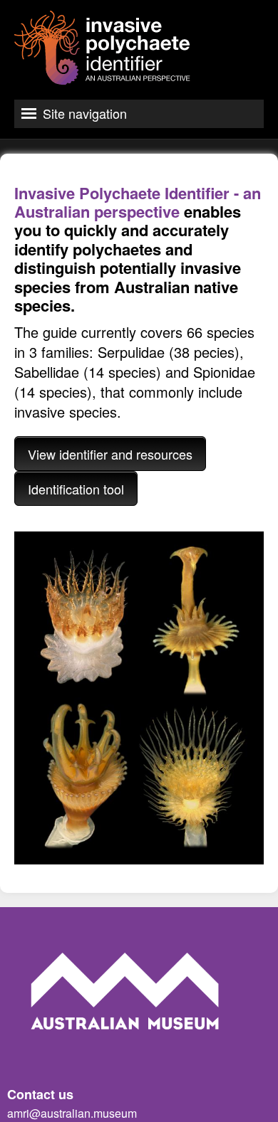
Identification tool (76, 489)
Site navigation (85, 113)
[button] (139, 697)
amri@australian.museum (72, 1113)
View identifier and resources (110, 454)
